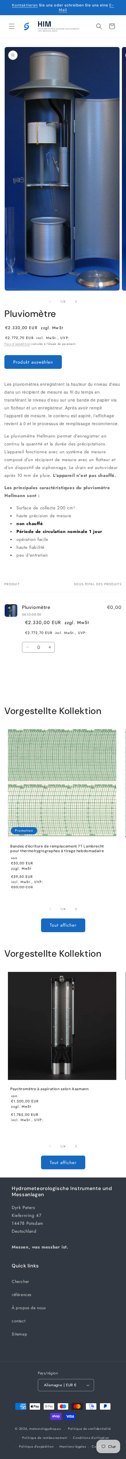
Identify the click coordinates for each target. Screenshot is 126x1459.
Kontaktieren (25, 5)
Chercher (20, 1281)
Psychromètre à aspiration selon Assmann (49, 1089)
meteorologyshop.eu (45, 1428)
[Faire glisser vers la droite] (75, 301)
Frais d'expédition (17, 344)
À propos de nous (29, 1308)
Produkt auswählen (33, 362)
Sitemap (19, 1334)
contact (18, 1321)
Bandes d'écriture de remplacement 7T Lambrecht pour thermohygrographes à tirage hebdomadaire (57, 848)
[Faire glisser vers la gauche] (50, 301)
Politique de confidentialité (89, 1428)
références (22, 1295)
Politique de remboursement (44, 1437)
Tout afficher (63, 925)
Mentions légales (72, 1446)
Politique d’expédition (36, 1446)
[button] (11, 26)
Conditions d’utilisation (91, 1437)
